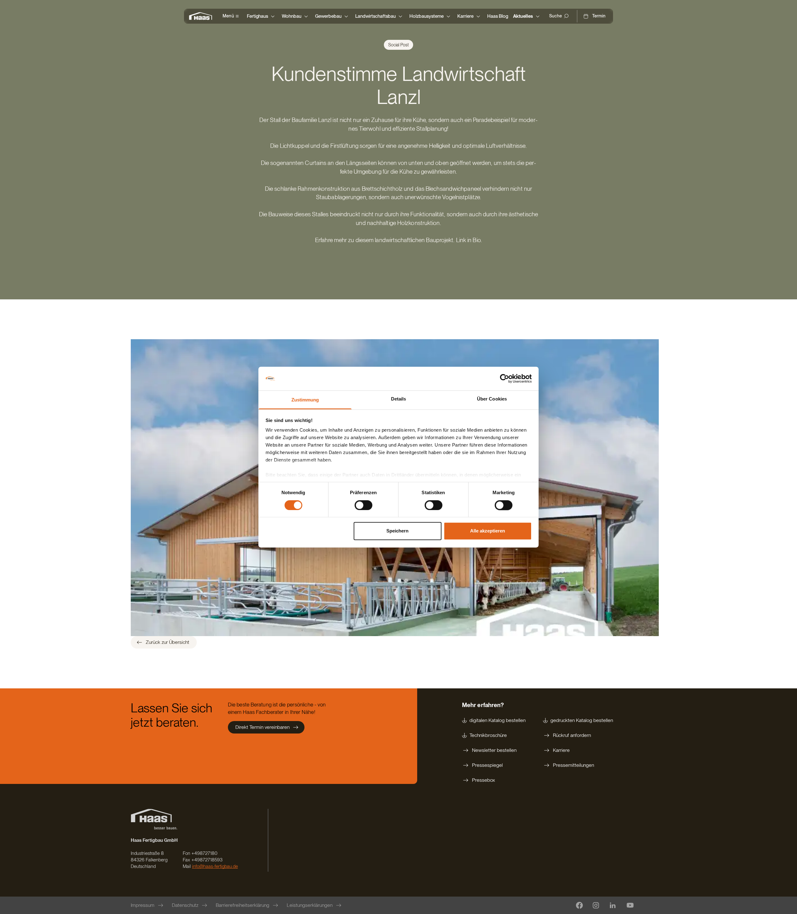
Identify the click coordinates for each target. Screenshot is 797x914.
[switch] (363, 505)
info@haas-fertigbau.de (215, 866)
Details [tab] (398, 399)
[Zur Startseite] (202, 16)
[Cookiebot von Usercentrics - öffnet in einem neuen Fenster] (504, 378)
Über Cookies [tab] (492, 399)
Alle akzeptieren (487, 531)
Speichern (397, 531)
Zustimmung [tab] (305, 400)
